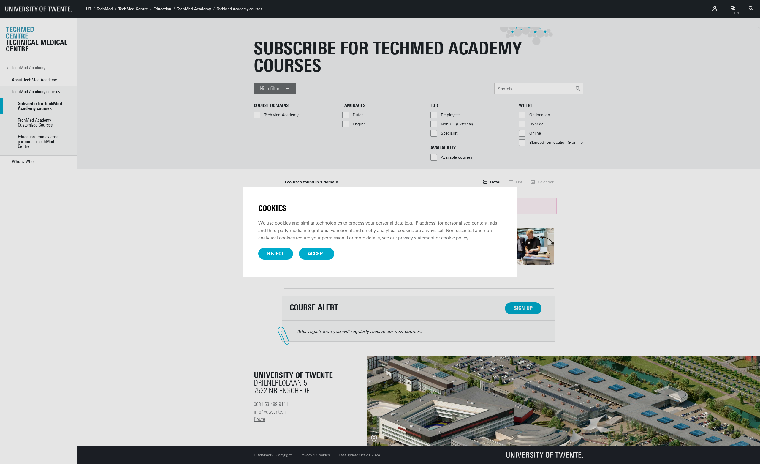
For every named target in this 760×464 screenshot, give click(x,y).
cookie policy (454, 238)
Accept (316, 253)
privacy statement (416, 238)
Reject (275, 253)
